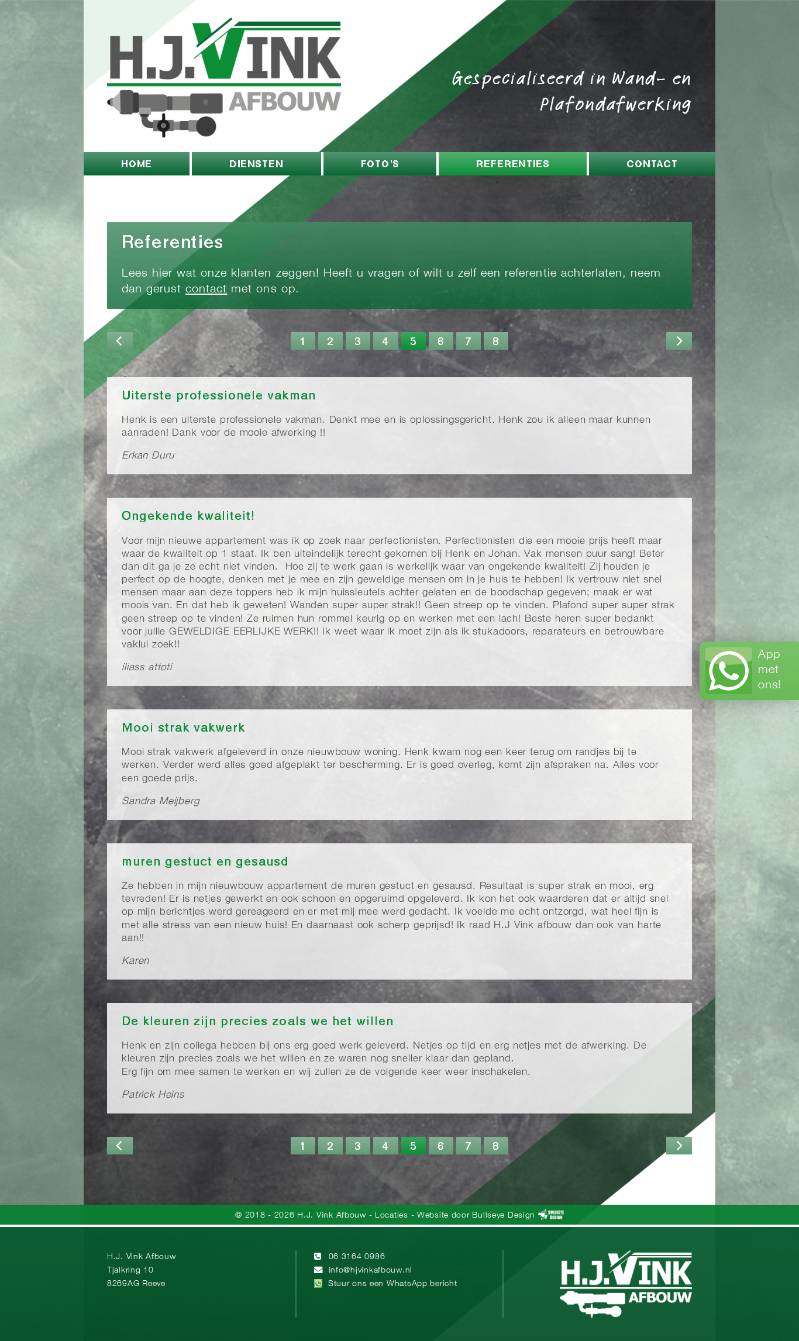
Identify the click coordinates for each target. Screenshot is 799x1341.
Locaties (391, 1215)
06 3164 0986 (357, 1257)
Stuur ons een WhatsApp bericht (392, 1284)
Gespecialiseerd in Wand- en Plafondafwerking (572, 90)
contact (206, 289)
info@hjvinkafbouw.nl (370, 1270)
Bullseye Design (503, 1215)
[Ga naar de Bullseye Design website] (551, 1215)
